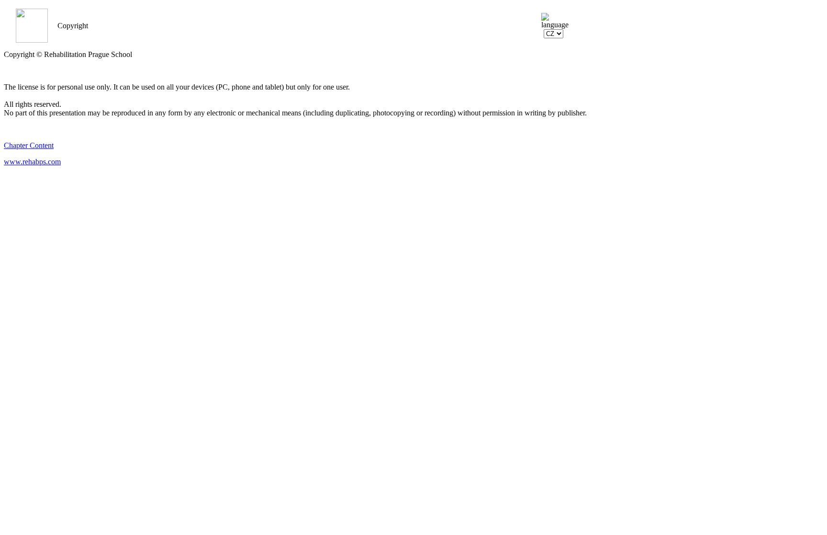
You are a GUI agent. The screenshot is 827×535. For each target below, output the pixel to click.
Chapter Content (29, 145)
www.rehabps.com (32, 162)
